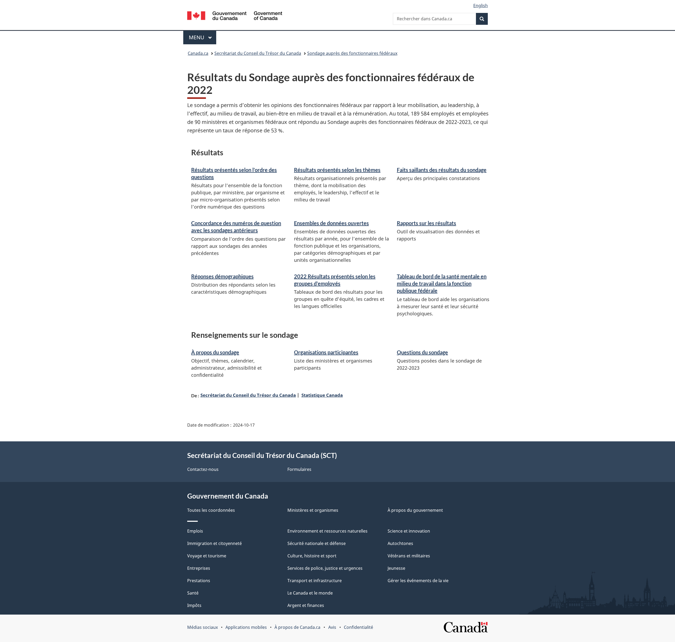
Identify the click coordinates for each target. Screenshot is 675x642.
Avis (332, 627)
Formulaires (299, 469)
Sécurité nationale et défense (316, 543)
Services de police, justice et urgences (325, 568)
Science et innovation (409, 531)
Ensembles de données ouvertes (331, 223)
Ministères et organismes (312, 510)
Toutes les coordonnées (211, 510)
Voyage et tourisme (206, 556)
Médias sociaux (202, 627)
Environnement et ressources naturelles (327, 531)
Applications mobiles (246, 627)
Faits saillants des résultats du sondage (441, 170)
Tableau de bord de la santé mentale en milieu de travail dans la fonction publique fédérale (441, 283)
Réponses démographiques (222, 276)
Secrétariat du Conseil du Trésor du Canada (257, 53)
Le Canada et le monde (310, 593)
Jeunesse (396, 568)
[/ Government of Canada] (234, 16)
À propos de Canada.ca (297, 627)
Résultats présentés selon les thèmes (337, 170)
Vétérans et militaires (409, 556)
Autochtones (400, 543)
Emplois (195, 531)
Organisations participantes (326, 352)
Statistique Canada (322, 395)
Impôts (194, 605)
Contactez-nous (203, 469)
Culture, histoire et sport (311, 556)
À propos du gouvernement (415, 510)
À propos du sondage (215, 352)
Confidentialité (358, 627)
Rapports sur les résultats (426, 223)
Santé (193, 593)
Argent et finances (305, 605)
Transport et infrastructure (314, 580)
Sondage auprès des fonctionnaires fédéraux (352, 53)
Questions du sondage (422, 352)
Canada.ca (198, 53)
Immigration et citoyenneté (214, 543)
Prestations (198, 580)
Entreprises (198, 568)
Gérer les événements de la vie (418, 580)
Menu (202, 37)
